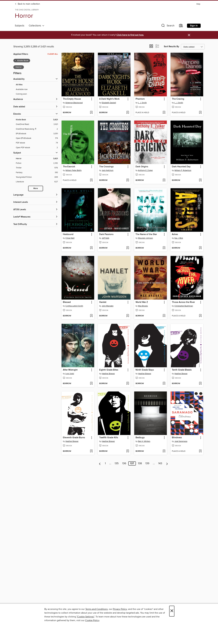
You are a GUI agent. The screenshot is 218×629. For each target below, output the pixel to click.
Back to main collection (28, 4)
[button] (168, 26)
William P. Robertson (182, 170)
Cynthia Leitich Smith (74, 306)
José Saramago (180, 441)
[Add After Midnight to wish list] (91, 384)
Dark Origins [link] (142, 166)
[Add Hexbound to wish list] (91, 248)
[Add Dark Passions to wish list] (127, 248)
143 (160, 463)
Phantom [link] (140, 99)
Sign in (194, 25)
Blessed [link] (67, 302)
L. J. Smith (142, 103)
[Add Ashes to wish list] (200, 248)
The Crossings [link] (106, 166)
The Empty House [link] (72, 99)
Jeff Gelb (105, 238)
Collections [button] (35, 25)
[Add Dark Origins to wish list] (164, 180)
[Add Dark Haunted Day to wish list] (200, 180)
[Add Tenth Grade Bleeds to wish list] (200, 384)
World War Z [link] (142, 302)
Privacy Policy (120, 609)
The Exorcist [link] (69, 166)
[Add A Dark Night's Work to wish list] (127, 113)
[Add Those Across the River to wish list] (200, 316)
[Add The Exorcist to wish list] (91, 180)
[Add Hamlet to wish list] (127, 316)
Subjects (19, 25)
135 (117, 463)
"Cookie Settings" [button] (85, 616)
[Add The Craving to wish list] (200, 113)
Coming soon (21, 94)
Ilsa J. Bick (178, 238)
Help (198, 4)
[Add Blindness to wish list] (200, 451)
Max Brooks (143, 306)
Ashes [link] (175, 234)
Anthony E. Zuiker (145, 170)
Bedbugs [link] (140, 437)
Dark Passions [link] (106, 234)
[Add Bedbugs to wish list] (164, 451)
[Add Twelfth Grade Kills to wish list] (127, 451)
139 (147, 463)
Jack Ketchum (107, 170)
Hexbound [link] (68, 234)
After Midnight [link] (70, 370)
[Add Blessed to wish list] (91, 316)
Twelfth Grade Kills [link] (108, 437)
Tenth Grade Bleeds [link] (182, 370)
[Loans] (181, 26)
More (35, 188)
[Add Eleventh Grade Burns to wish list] (91, 451)
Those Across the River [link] (183, 302)
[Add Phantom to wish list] (164, 113)
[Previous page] (100, 463)
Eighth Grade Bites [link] (108, 370)
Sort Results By (171, 46)
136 (124, 463)
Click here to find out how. (130, 35)
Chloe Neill (69, 238)
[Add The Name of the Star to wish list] (164, 248)
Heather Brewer (108, 373)
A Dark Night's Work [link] (109, 99)
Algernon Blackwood (74, 103)
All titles (19, 84)
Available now (22, 89)
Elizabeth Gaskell (109, 103)
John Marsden (107, 306)
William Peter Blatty (73, 170)
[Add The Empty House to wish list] (91, 113)
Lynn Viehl (69, 373)
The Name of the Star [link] (146, 234)
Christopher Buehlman (183, 306)
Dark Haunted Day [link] (181, 166)
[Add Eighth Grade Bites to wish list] (127, 384)
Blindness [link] (177, 437)
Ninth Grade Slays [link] (145, 370)
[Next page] (167, 463)
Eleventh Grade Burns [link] (74, 437)
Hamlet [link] (102, 302)
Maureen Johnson (145, 238)
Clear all (52, 54)
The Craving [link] (178, 99)
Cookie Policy (92, 620)
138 (140, 463)
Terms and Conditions (96, 609)
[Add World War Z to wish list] (164, 316)
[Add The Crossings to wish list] (127, 180)
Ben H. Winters (144, 441)
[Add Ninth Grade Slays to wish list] (164, 384)
